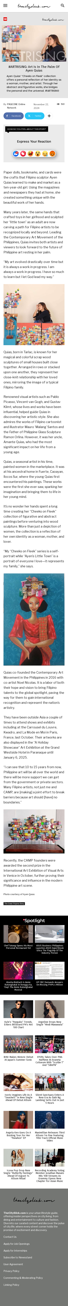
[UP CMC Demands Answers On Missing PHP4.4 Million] (50, 971)
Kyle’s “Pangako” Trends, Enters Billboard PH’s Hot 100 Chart (18, 1025)
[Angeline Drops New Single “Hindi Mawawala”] (50, 1009)
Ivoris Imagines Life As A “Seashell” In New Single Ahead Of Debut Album (18, 1097)
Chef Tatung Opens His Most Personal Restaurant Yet (18, 946)
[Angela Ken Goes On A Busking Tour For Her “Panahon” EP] (18, 1120)
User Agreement (13, 1264)
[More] (49, 115)
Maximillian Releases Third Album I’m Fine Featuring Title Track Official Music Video (50, 1136)
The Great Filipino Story (14, 903)
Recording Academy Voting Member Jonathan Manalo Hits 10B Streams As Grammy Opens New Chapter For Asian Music (50, 1176)
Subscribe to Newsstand (17, 1257)
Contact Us (10, 1236)
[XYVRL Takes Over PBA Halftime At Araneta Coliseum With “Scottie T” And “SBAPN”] (50, 1044)
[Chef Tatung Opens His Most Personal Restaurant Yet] (18, 934)
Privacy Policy (11, 1271)
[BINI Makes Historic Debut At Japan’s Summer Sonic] (18, 1044)
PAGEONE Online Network (16, 106)
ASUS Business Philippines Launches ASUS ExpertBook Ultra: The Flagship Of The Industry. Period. (50, 949)
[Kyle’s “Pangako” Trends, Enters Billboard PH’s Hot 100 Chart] (18, 1009)
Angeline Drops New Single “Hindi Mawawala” (49, 1023)
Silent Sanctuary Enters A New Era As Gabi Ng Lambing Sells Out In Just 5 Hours (50, 1098)
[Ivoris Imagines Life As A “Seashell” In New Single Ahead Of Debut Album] (18, 1082)
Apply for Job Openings (16, 1243)
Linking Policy (11, 1284)
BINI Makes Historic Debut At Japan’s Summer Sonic (18, 1058)
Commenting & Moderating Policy (23, 1277)
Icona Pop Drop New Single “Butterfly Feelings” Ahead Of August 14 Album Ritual (18, 1174)
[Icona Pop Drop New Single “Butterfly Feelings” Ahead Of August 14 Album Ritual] (18, 1158)
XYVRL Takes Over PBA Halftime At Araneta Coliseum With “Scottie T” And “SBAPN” (50, 1061)
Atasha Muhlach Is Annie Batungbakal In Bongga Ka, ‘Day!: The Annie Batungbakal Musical (18, 986)
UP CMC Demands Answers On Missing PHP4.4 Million (49, 983)
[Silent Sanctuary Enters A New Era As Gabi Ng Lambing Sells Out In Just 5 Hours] (50, 1082)
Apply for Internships (15, 1250)
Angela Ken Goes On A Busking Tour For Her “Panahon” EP (18, 1135)
